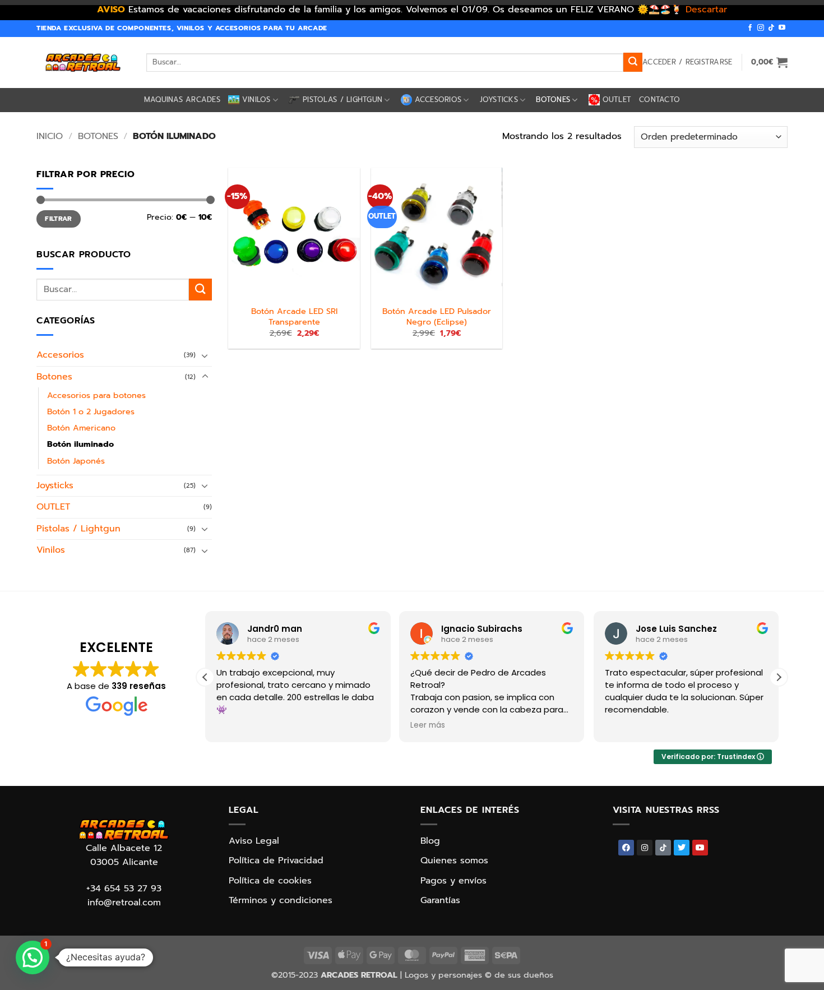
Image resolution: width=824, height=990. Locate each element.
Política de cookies (270, 880)
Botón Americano (81, 428)
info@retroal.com (124, 902)
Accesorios (438, 99)
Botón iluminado (80, 444)
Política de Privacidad (276, 860)
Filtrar (58, 219)
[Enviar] (632, 62)
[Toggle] (205, 355)
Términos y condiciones (280, 900)
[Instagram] (644, 847)
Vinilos (256, 99)
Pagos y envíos (453, 880)
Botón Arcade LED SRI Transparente (294, 316)
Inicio (49, 136)
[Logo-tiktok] (663, 847)
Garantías (440, 900)
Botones (553, 99)
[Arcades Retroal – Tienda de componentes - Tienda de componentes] (82, 62)
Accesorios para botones (96, 395)
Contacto (659, 99)
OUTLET (617, 99)
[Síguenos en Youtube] (782, 28)
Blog (430, 841)
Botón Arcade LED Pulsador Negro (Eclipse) (436, 316)
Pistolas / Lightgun (342, 99)
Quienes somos (454, 860)
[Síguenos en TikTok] (771, 28)
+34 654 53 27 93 (123, 888)
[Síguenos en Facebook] (750, 28)
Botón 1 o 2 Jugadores (91, 411)
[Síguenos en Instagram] (760, 28)
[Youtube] (700, 847)
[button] (687, 62)
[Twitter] (681, 847)
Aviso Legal (254, 841)
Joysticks (499, 99)
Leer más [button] (427, 725)
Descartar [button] (706, 9)
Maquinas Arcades (182, 99)
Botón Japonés (76, 460)
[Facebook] (626, 847)
